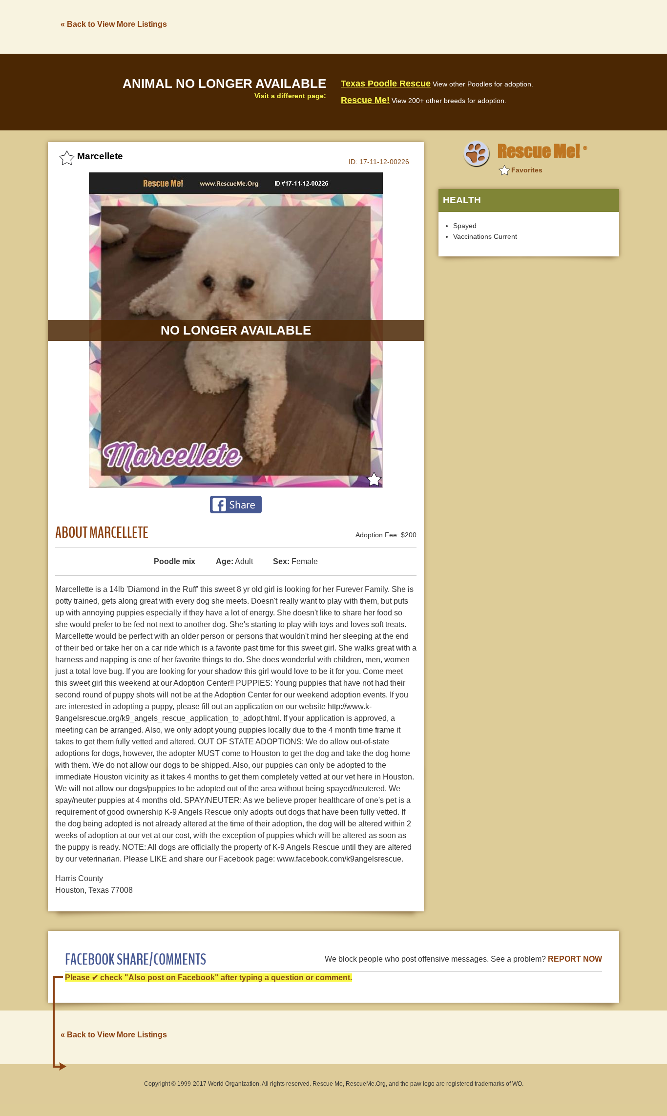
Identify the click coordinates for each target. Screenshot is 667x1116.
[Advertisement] (441, 26)
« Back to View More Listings (114, 24)
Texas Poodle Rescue (386, 83)
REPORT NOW (575, 959)
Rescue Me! (365, 100)
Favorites (526, 170)
